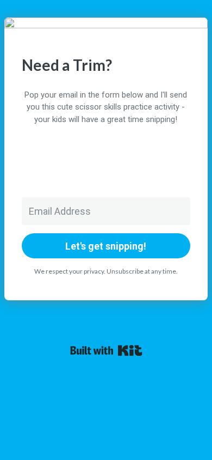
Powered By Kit (106, 350)
